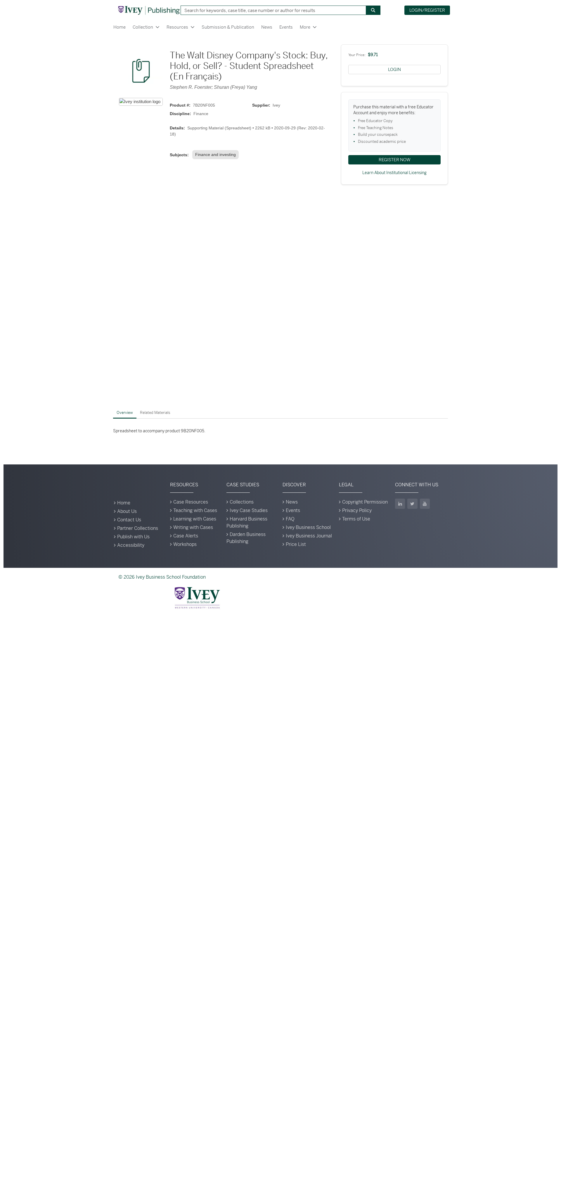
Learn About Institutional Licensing (394, 172)
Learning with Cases (194, 519)
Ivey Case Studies (249, 510)
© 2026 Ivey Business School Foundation (162, 577)
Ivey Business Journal (309, 536)
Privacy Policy (357, 510)
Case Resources (190, 502)
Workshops (185, 544)
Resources (177, 27)
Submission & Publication (228, 27)
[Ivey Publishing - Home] (148, 10)
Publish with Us (133, 537)
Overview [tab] (125, 412)
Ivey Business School (308, 527)
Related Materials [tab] (155, 412)
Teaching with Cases (195, 510)
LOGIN (394, 69)
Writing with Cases (193, 527)
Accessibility (130, 545)
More (305, 27)
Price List (296, 544)
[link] (216, 154)
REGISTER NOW (395, 159)
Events (286, 27)
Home (119, 27)
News (266, 27)
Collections (242, 502)
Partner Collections (137, 528)
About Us (127, 511)
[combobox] (271, 10)
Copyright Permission (365, 502)
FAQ (290, 519)
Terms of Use (356, 519)
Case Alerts (185, 536)
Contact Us (129, 520)
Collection (143, 27)
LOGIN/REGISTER (427, 10)
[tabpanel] (280, 431)
